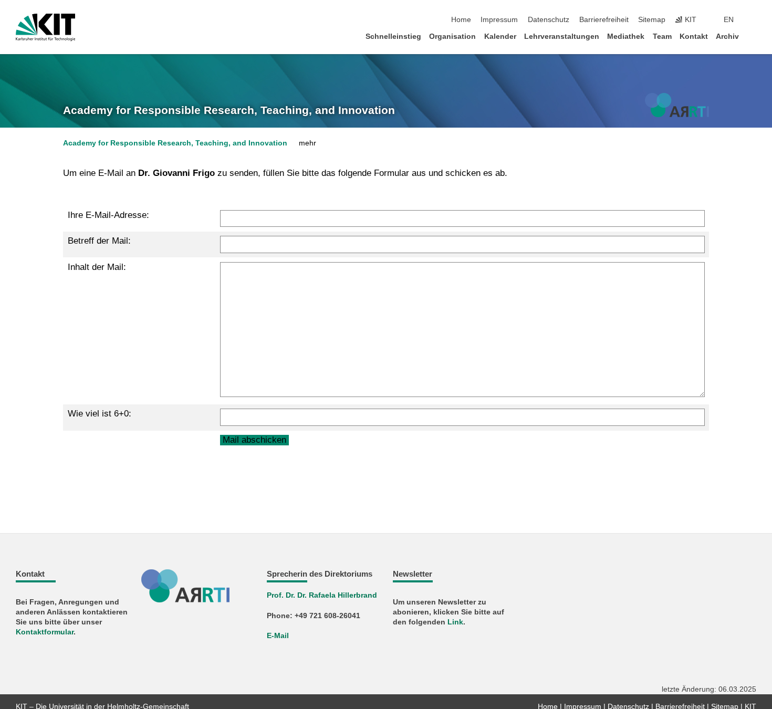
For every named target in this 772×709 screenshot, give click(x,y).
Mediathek (625, 36)
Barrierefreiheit (604, 20)
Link (455, 622)
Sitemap (651, 20)
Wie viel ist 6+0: (99, 414)
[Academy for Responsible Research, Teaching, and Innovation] (677, 105)
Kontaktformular (45, 632)
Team (662, 36)
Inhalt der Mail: (97, 267)
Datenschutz (548, 20)
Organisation (452, 36)
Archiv (727, 36)
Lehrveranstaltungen (561, 36)
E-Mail (278, 636)
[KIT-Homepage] (45, 27)
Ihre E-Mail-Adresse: (108, 215)
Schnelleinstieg (393, 36)
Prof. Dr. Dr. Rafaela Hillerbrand (322, 595)
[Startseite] (753, 36)
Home (461, 20)
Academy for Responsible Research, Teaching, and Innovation (229, 110)
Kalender (500, 36)
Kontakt (694, 36)
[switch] (753, 20)
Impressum (499, 20)
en (729, 20)
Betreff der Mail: (99, 241)
